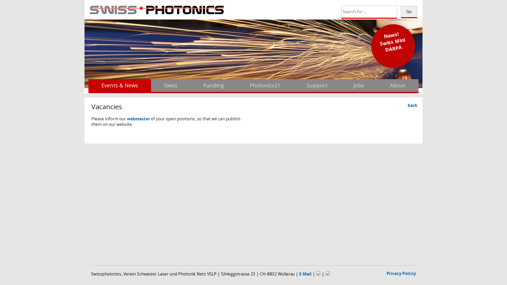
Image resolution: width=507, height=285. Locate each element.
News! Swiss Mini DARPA (392, 42)
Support (317, 85)
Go (409, 12)
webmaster (138, 119)
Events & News (119, 85)
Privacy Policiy (401, 273)
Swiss (170, 85)
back (412, 105)
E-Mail (305, 274)
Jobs (358, 85)
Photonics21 (265, 85)
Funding (213, 85)
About (398, 85)
